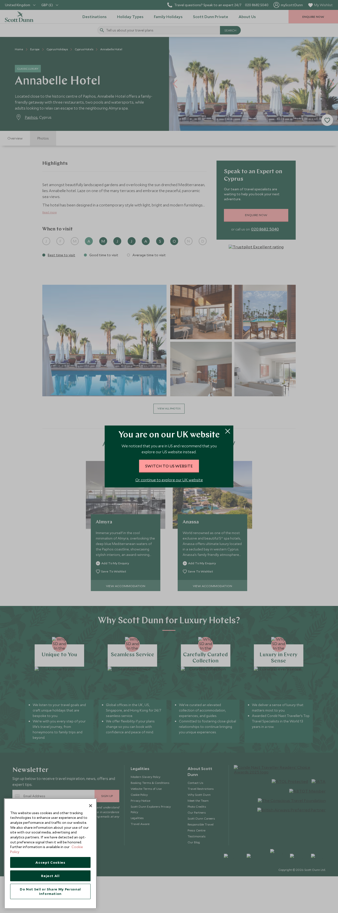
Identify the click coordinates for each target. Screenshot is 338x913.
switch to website (169, 465)
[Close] (90, 805)
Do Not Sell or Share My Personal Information (50, 891)
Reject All (50, 876)
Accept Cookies (50, 862)
